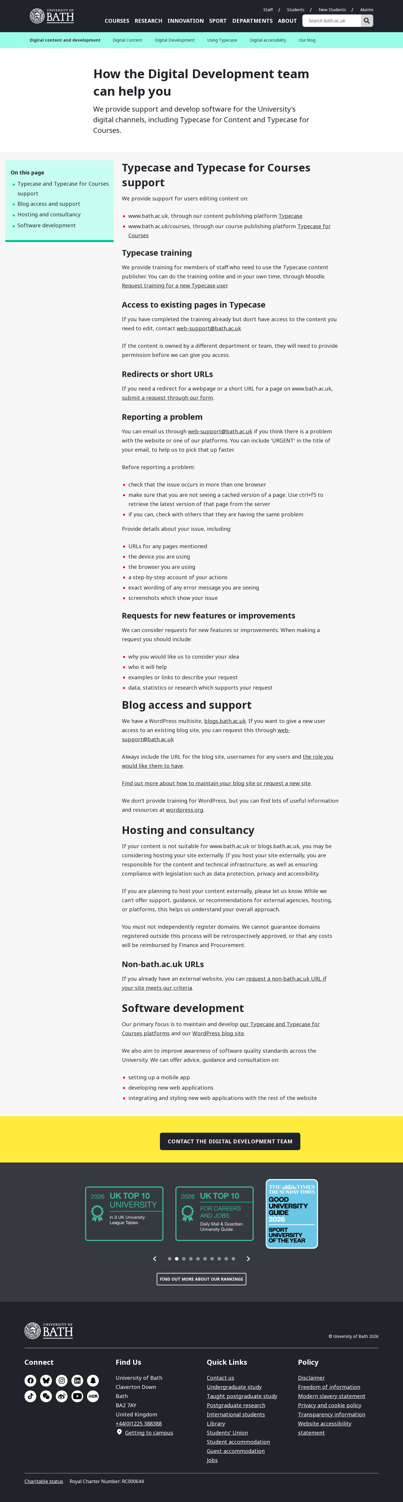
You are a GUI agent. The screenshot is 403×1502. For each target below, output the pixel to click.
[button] (155, 1259)
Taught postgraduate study (242, 1396)
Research (148, 20)
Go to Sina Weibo (62, 1396)
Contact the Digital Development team (230, 1141)
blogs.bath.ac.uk (225, 720)
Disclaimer (311, 1377)
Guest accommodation (236, 1450)
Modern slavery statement (332, 1396)
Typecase (290, 215)
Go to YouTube (77, 1396)
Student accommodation (238, 1441)
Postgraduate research (236, 1405)
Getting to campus (149, 1432)
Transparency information (331, 1414)
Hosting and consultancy (49, 214)
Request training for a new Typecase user (174, 285)
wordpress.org (184, 809)
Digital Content (127, 40)
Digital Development (175, 40)
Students (295, 9)
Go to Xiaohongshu (93, 1396)
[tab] (169, 1259)
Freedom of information (329, 1386)
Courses (117, 20)
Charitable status (43, 1481)
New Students (332, 9)
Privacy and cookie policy (329, 1405)
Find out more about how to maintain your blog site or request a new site (216, 783)
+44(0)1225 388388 (139, 1423)
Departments (252, 20)
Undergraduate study (234, 1386)
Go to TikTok (30, 1396)
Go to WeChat (46, 1396)
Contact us (220, 1377)
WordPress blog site (218, 1033)
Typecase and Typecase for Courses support (63, 188)
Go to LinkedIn (77, 1381)
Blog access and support (48, 203)
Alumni (366, 9)
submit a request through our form (167, 397)
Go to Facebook (30, 1381)
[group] (124, 1213)
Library (216, 1423)
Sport (218, 20)
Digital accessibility (268, 40)
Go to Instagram (62, 1381)
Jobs (212, 1460)
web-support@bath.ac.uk (209, 328)
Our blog (307, 40)
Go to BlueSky (46, 1381)
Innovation (186, 20)
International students (236, 1414)
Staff (268, 9)
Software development (46, 225)
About (287, 20)
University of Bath (54, 16)
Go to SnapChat (93, 1381)
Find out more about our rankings (201, 1279)
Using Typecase (222, 40)
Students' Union (227, 1432)
